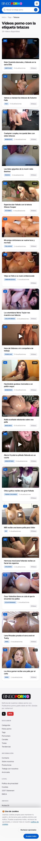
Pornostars (6, 736)
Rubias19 (5, 805)
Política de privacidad (10, 783)
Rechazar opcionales (28, 830)
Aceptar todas (31, 836)
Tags (9, 17)
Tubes (4, 743)
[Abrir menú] (36, 3)
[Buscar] (35, 9)
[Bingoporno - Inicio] (16, 696)
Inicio (4, 17)
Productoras (6, 765)
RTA (10, 714)
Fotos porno (6, 729)
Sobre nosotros (8, 761)
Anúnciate (6, 772)
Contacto (5, 758)
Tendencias (6, 746)
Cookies (5, 787)
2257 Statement (8, 790)
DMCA (4, 794)
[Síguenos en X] (4, 714)
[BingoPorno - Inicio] (17, 3)
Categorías (6, 725)
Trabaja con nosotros (10, 768)
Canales (5, 739)
